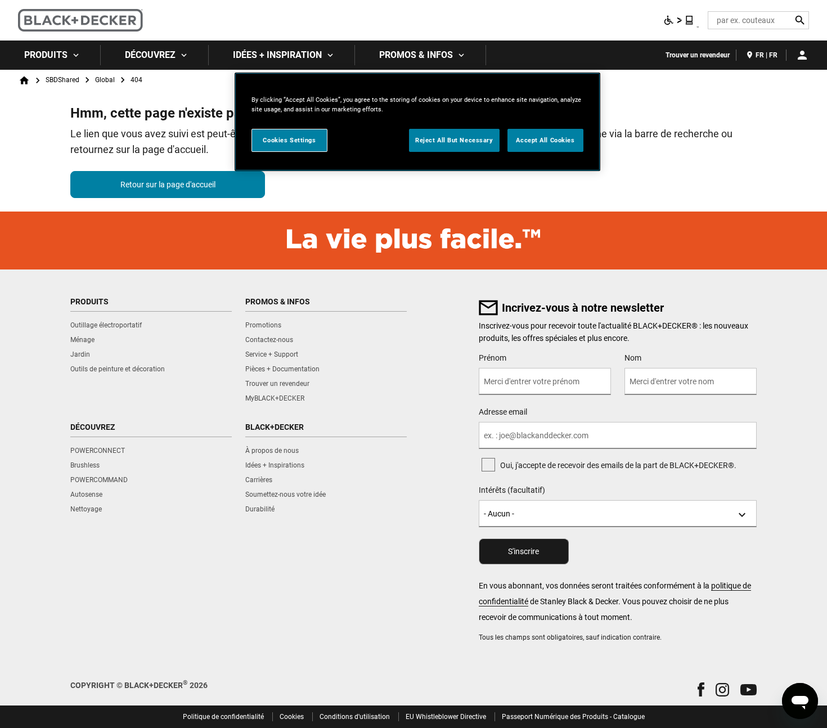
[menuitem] (50, 55)
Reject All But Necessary (454, 140)
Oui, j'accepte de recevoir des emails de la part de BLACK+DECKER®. (618, 465)
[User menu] (802, 55)
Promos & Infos (416, 55)
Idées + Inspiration (277, 55)
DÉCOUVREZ (150, 55)
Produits (46, 55)
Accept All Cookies (545, 140)
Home (24, 80)
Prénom (492, 357)
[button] (701, 689)
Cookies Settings (289, 140)
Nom (632, 357)
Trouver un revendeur (698, 55)
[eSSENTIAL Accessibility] (679, 20)
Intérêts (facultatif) (512, 490)
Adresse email (503, 411)
